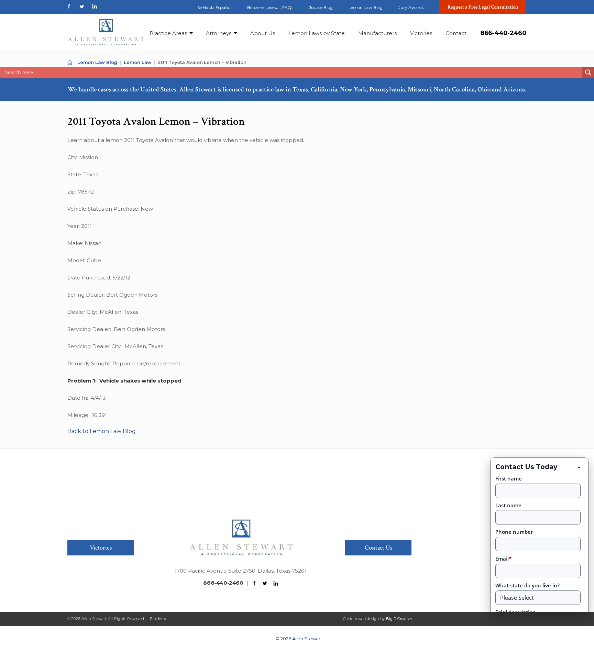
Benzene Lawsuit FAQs (270, 7)
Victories (421, 33)
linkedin (94, 6)
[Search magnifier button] (588, 72)
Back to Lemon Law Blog (101, 431)
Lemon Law (137, 62)
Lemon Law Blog (366, 7)
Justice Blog (321, 7)
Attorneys (218, 33)
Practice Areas (168, 33)
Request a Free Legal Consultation (483, 7)
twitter (81, 6)
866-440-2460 (503, 33)
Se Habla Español (214, 7)
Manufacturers (377, 33)
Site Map (158, 618)
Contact (456, 33)
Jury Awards (411, 7)
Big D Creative (399, 618)
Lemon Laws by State (316, 33)
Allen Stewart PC (70, 62)
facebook (69, 6)
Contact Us (378, 548)
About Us (262, 33)
